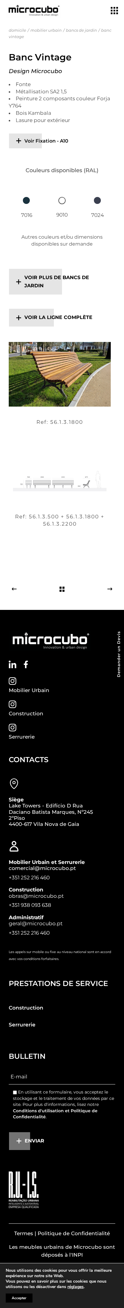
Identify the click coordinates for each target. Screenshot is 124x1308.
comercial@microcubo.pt (42, 868)
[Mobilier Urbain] (12, 681)
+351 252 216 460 (29, 878)
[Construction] (12, 704)
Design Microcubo (35, 71)
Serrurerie (22, 737)
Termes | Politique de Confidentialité (62, 1233)
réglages (75, 1287)
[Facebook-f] (26, 664)
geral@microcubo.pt (36, 923)
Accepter (19, 1298)
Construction (26, 713)
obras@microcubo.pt (36, 896)
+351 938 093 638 (30, 905)
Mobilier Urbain (29, 690)
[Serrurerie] (12, 727)
